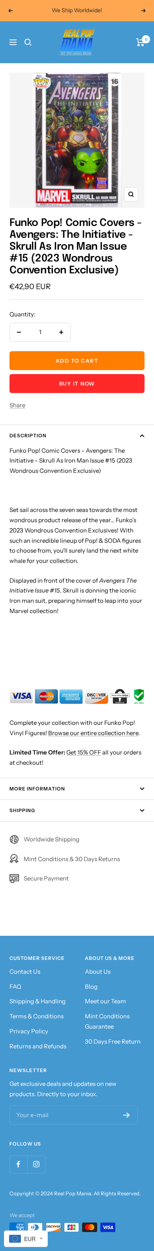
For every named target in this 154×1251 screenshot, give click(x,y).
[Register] (126, 1115)
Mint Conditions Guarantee (107, 1021)
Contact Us (24, 971)
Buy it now (77, 383)
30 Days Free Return (113, 1041)
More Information (37, 789)
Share (17, 405)
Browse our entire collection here (93, 733)
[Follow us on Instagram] (36, 1164)
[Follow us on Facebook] (18, 1164)
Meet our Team (105, 1001)
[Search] (28, 42)
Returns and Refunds (37, 1046)
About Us (98, 971)
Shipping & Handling (37, 1001)
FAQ (15, 986)
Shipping (22, 810)
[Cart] (140, 42)
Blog (91, 986)
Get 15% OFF (83, 752)
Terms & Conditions (36, 1016)
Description (28, 435)
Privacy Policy (28, 1031)
